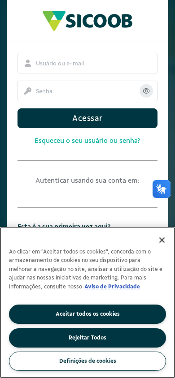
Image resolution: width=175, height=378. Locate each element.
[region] (87, 302)
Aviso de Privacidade (112, 287)
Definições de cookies (87, 361)
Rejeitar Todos (87, 338)
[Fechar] (162, 240)
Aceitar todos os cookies (88, 314)
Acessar (87, 118)
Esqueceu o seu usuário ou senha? (87, 141)
